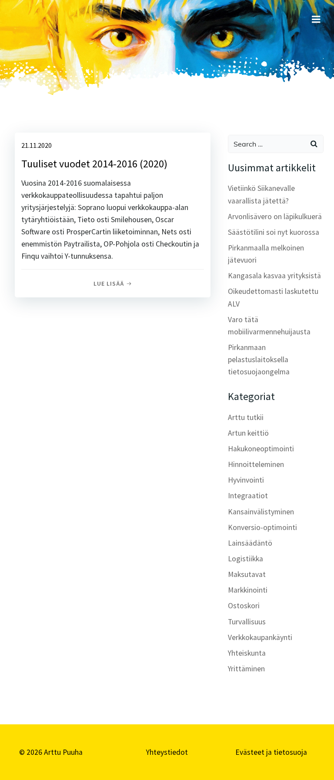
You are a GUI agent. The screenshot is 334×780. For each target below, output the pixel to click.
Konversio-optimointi (262, 527)
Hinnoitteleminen (256, 464)
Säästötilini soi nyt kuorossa (273, 232)
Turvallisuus (247, 622)
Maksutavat (247, 574)
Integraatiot (248, 495)
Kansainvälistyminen (261, 512)
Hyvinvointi (246, 480)
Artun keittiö (248, 433)
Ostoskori (244, 605)
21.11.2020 (36, 145)
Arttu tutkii (246, 417)
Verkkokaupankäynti (260, 637)
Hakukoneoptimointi (261, 448)
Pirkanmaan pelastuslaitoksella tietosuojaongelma (259, 360)
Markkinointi (247, 590)
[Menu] (316, 19)
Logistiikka (245, 558)
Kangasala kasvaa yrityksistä (274, 275)
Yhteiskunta (247, 653)
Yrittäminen (246, 668)
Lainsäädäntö (250, 543)
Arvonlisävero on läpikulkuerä (275, 216)
